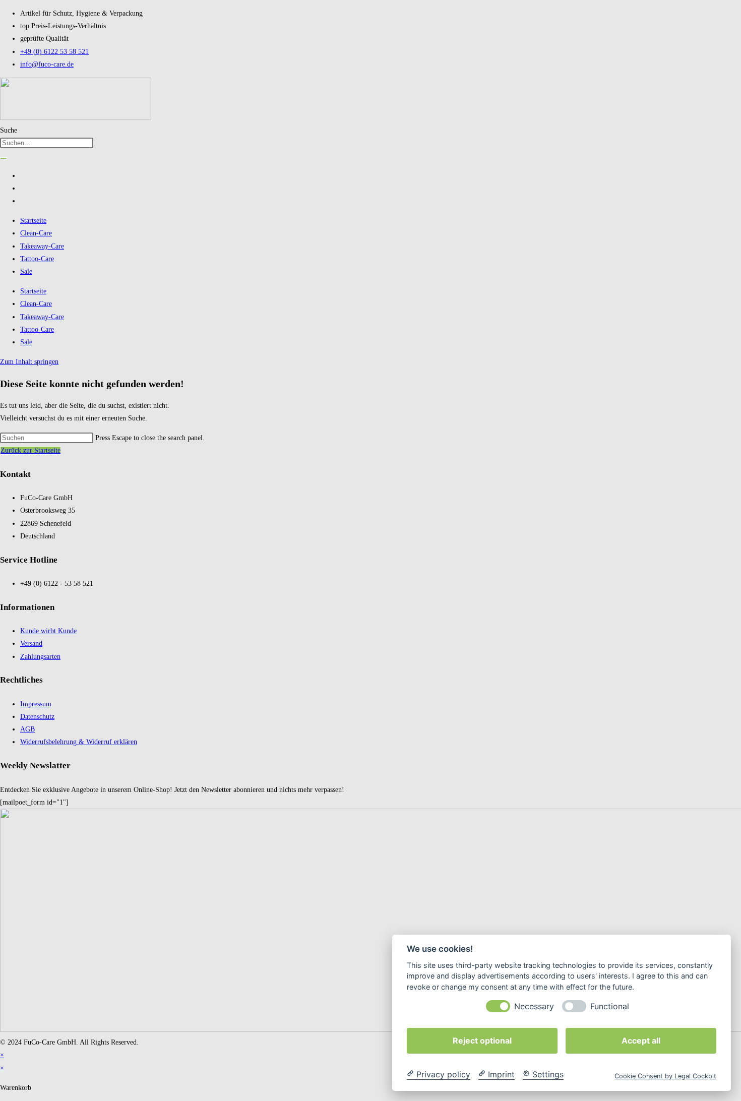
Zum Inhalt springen (29, 361)
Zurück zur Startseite (30, 450)
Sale (26, 271)
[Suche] (3, 158)
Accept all (641, 1040)
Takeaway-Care (42, 246)
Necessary (534, 1006)
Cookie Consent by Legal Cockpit (665, 1075)
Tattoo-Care (37, 259)
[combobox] (46, 143)
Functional (609, 1006)
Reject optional (482, 1040)
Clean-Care (36, 233)
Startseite (33, 220)
